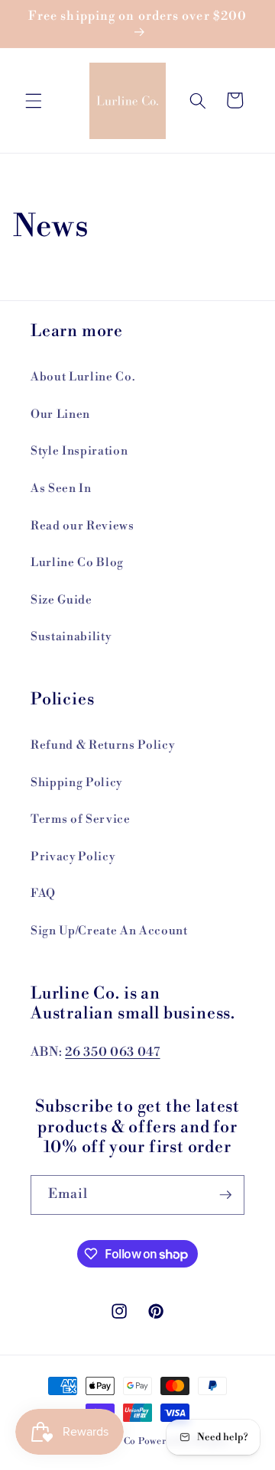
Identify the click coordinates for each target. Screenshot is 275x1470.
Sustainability (71, 637)
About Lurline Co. (82, 377)
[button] (33, 100)
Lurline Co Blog (77, 562)
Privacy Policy (73, 857)
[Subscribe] (225, 1195)
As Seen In (61, 488)
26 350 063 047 (112, 1052)
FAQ (43, 893)
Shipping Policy (76, 782)
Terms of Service (81, 819)
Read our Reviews (82, 526)
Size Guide (61, 600)
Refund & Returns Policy (102, 745)
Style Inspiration (79, 451)
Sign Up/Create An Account (109, 931)
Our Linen (60, 414)
